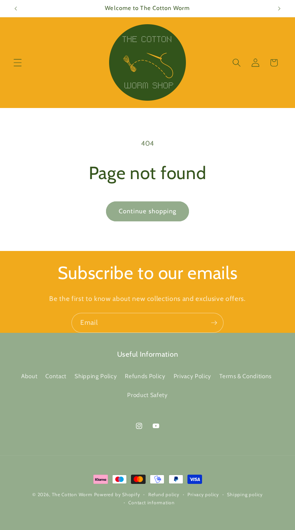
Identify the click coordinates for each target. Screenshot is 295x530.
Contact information (151, 502)
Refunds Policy (145, 376)
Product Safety (147, 395)
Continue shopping (148, 211)
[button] (17, 62)
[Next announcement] (279, 8)
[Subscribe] (214, 323)
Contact (55, 376)
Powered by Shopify (117, 494)
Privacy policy (203, 494)
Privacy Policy (192, 376)
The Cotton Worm (72, 494)
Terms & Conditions (245, 376)
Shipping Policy (96, 376)
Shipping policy (245, 494)
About (29, 376)
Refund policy (163, 494)
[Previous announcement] (15, 8)
